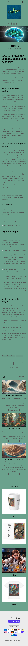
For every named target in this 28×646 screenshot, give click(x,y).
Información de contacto (19, 640)
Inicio (8, 22)
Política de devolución (9, 639)
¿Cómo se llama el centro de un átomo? (14, 459)
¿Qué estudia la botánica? (14, 428)
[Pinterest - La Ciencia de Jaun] (17, 24)
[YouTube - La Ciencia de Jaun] (19, 24)
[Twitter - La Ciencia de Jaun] (9, 24)
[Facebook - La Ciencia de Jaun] (11, 24)
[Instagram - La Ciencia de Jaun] (14, 24)
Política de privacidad (19, 639)
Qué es (12, 22)
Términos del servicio (8, 640)
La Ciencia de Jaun (10, 637)
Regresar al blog (14, 367)
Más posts (21, 376)
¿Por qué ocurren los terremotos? (14, 395)
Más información (14, 410)
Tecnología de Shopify (20, 637)
